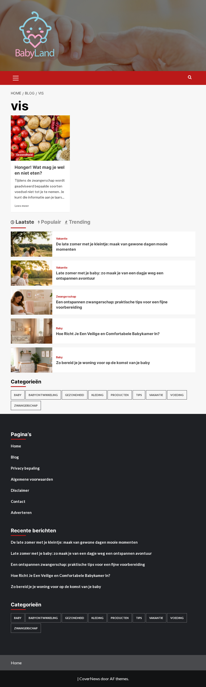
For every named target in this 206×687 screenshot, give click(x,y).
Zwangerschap (66, 296)
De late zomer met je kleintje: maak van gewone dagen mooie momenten (74, 542)
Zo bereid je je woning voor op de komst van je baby (103, 362)
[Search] (190, 77)
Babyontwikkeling (43, 395)
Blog (15, 457)
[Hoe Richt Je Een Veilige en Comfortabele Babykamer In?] (31, 338)
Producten (120, 395)
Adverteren (21, 512)
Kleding (97, 395)
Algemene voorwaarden (32, 479)
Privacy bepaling (25, 468)
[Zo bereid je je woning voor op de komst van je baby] (31, 367)
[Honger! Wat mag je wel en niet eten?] (40, 138)
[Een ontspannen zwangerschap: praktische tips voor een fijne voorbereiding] (31, 309)
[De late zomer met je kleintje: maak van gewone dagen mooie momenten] (31, 251)
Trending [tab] (79, 222)
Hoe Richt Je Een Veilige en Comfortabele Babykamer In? (108, 333)
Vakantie (62, 238)
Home (16, 446)
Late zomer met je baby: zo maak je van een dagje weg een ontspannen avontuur (81, 553)
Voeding (177, 395)
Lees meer (22, 206)
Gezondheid (24, 154)
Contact (18, 501)
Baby (59, 328)
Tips (139, 395)
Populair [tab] (50, 222)
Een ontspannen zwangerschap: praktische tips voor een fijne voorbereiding (78, 564)
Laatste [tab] (24, 222)
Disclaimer (20, 490)
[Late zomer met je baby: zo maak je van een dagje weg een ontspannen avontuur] (31, 280)
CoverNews (89, 678)
